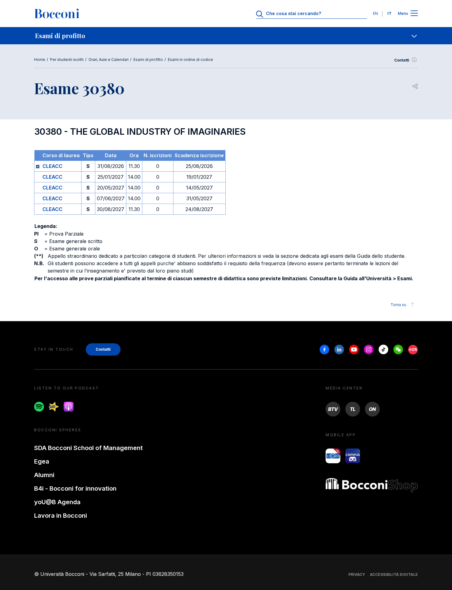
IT (389, 13)
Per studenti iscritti (67, 59)
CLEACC (52, 166)
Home (39, 59)
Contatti (401, 60)
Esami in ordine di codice (190, 59)
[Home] (57, 13)
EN (375, 13)
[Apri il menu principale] (414, 13)
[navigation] (226, 35)
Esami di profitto (148, 59)
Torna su (398, 304)
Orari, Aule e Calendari (109, 59)
